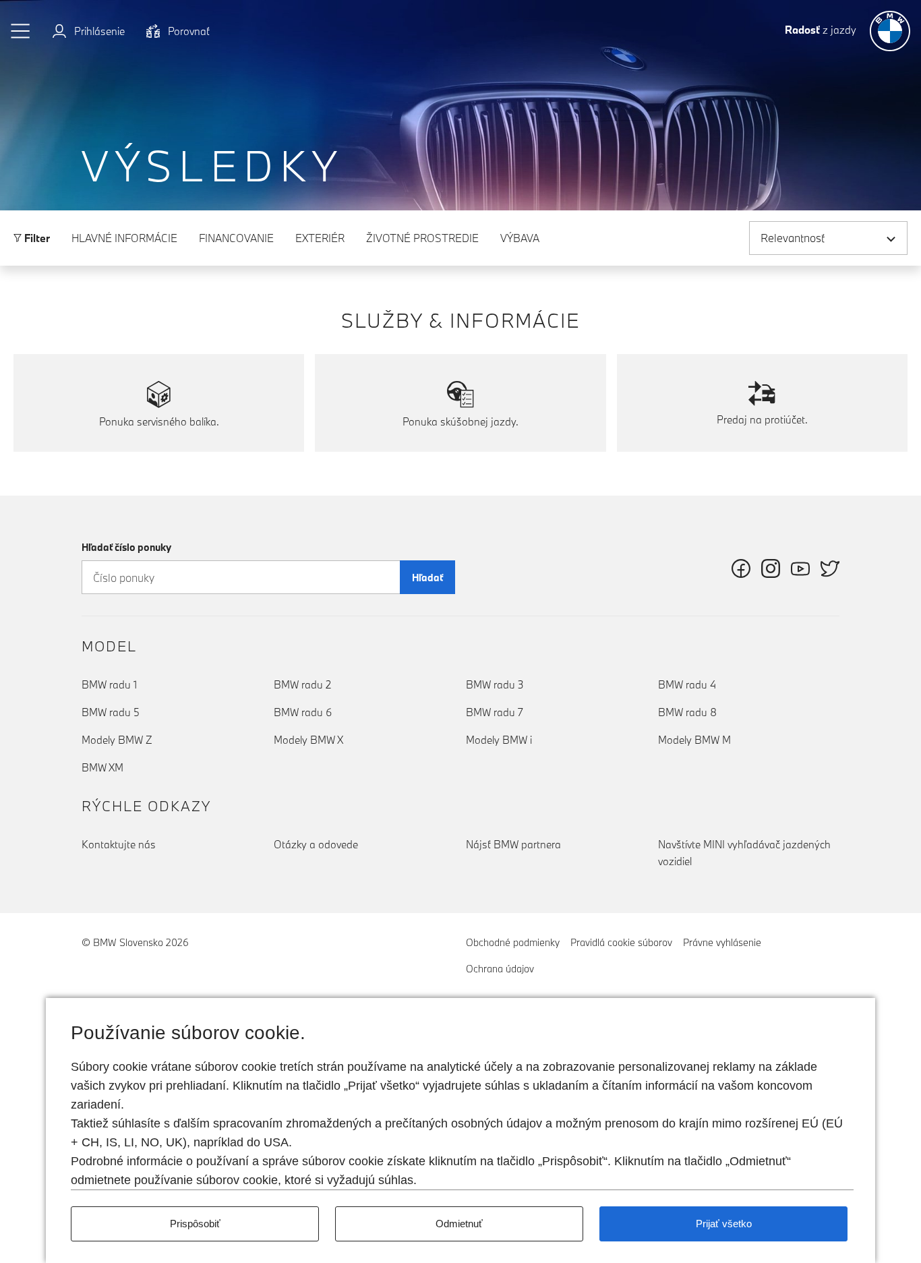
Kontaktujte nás (119, 844)
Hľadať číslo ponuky (126, 547)
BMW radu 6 (303, 712)
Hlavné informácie (124, 238)
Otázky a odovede (316, 844)
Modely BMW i (499, 739)
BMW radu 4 (687, 684)
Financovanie (236, 238)
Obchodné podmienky (513, 942)
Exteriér (320, 238)
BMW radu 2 (302, 684)
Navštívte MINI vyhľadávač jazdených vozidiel (744, 853)
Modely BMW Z (117, 739)
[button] (21, 31)
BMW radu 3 (495, 684)
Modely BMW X (308, 739)
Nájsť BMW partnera (513, 844)
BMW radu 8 (687, 712)
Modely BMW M (694, 739)
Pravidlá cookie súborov (621, 942)
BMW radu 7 (494, 712)
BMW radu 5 (111, 712)
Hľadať (427, 577)
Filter (36, 238)
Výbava (519, 238)
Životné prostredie (422, 238)
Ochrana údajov (500, 968)
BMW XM (102, 767)
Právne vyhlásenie (722, 942)
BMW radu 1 (109, 684)
